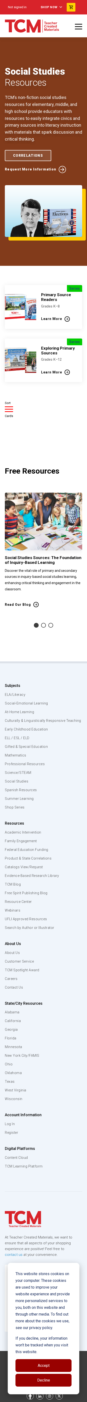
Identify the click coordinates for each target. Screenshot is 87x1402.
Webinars (12, 910)
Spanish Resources (21, 790)
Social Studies (16, 781)
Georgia (11, 1029)
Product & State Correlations (28, 858)
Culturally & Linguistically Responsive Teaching (43, 721)
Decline (43, 1380)
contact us (13, 1254)
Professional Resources (25, 764)
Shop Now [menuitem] (49, 7)
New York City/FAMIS (22, 1055)
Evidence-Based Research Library (32, 876)
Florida (10, 1038)
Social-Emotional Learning (26, 703)
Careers (11, 979)
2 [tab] (43, 625)
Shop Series (15, 807)
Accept (44, 1365)
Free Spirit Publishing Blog (26, 893)
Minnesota (13, 1047)
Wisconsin (13, 1099)
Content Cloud (16, 1158)
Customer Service (19, 961)
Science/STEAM (18, 773)
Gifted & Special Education (26, 747)
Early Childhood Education (26, 729)
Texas (10, 1081)
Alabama (12, 1012)
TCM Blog (13, 884)
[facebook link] (30, 1396)
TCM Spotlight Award (22, 970)
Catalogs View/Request (24, 867)
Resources (14, 823)
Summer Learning (19, 799)
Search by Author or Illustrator (29, 928)
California (13, 1021)
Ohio (9, 1064)
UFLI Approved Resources (26, 919)
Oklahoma (13, 1073)
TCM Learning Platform (24, 1166)
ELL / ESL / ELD (17, 738)
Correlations (28, 155)
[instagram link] (49, 1396)
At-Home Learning (19, 712)
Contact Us (14, 987)
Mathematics (15, 755)
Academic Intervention (23, 832)
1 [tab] (36, 625)
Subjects (12, 685)
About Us (13, 943)
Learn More (51, 319)
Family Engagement (21, 841)
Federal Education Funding (26, 850)
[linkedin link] (40, 1396)
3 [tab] (50, 625)
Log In (10, 1124)
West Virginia (15, 1090)
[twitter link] (59, 1396)
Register (11, 1133)
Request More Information (30, 169)
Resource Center (18, 902)
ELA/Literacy (15, 695)
